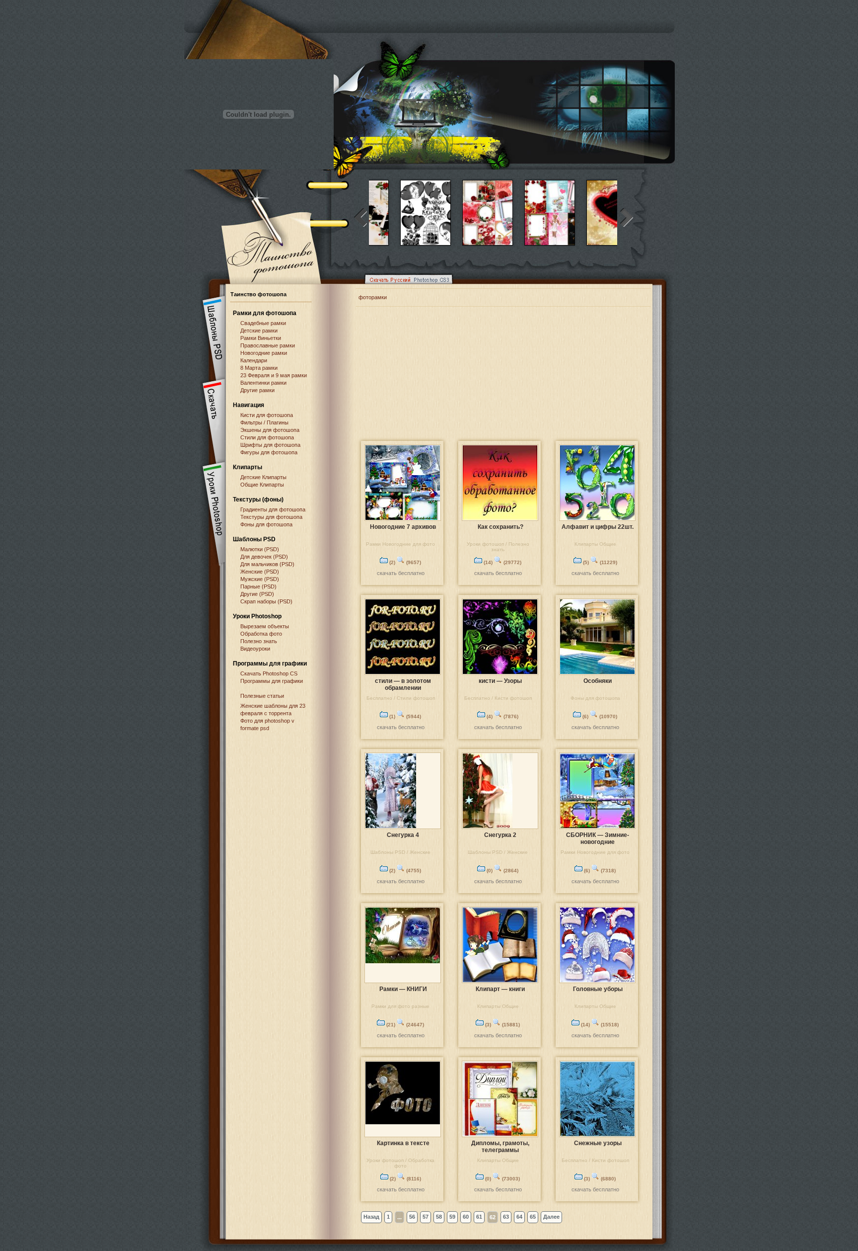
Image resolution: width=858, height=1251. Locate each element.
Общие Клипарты (262, 485)
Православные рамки (267, 345)
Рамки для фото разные (400, 1006)
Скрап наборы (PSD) (266, 601)
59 (452, 1217)
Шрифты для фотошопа (270, 445)
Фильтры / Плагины (264, 422)
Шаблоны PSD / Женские (400, 852)
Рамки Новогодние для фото (400, 544)
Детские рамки (259, 331)
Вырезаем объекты (264, 626)
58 (439, 1217)
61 (479, 1217)
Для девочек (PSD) (264, 557)
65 (533, 1217)
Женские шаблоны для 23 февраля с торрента (272, 709)
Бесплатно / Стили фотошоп (400, 698)
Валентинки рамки (263, 383)
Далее (551, 1217)
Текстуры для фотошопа (271, 517)
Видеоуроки (255, 649)
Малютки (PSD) (259, 549)
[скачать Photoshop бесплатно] (405, 286)
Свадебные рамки (263, 323)
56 (412, 1217)
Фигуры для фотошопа (268, 452)
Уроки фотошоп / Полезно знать (498, 546)
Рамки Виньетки (260, 338)
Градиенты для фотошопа (272, 509)
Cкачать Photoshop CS (268, 673)
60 (466, 1217)
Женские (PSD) (259, 572)
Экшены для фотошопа (269, 430)
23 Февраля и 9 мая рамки (273, 375)
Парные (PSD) (258, 586)
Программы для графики (271, 681)
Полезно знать (258, 641)
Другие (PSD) (257, 594)
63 (506, 1217)
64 (519, 1217)
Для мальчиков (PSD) (267, 564)
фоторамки (372, 297)
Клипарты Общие (595, 544)
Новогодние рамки (263, 353)
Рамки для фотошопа (264, 313)
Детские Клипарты (263, 477)
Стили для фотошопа (267, 437)
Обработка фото (261, 634)
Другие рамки (257, 390)
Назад (371, 1217)
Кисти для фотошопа (266, 415)
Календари (253, 360)
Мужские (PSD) (259, 579)
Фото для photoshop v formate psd (267, 724)
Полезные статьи (262, 696)
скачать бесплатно (401, 573)
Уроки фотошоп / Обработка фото (400, 1163)
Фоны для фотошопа (266, 524)
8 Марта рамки (259, 368)
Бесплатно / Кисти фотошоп (498, 698)
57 (426, 1217)
